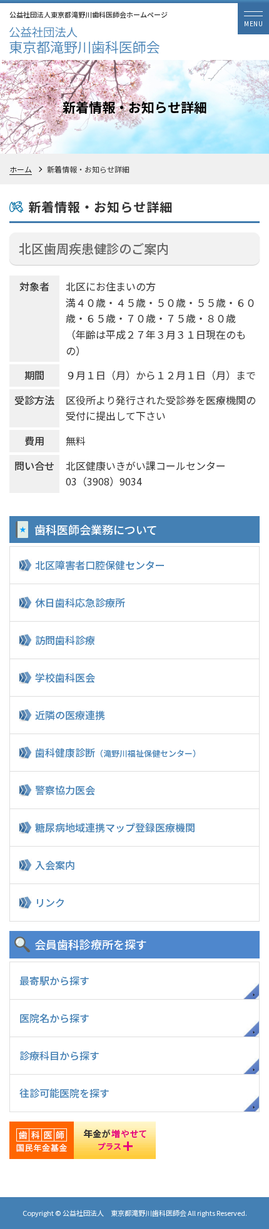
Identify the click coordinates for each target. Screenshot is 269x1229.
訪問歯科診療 (65, 639)
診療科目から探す (59, 1055)
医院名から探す (54, 1017)
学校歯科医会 (65, 677)
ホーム (20, 169)
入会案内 (55, 864)
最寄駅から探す (54, 980)
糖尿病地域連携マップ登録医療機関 (115, 827)
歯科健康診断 (118, 752)
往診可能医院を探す (64, 1092)
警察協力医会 (65, 789)
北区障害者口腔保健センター (100, 564)
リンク (50, 902)
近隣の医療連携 (70, 714)
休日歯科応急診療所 (80, 602)
